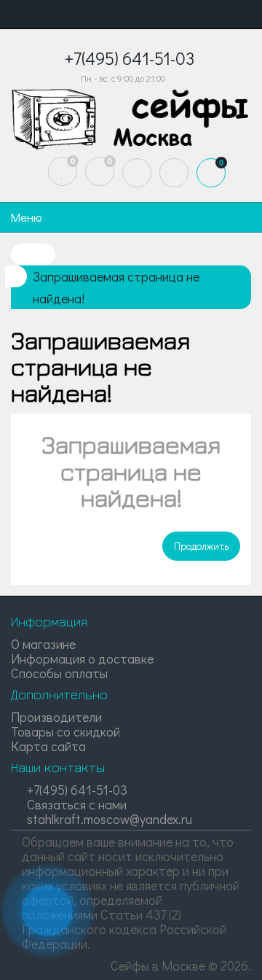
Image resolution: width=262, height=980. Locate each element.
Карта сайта (48, 746)
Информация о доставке (82, 658)
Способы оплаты (59, 673)
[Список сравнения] (99, 171)
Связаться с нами (75, 804)
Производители (56, 717)
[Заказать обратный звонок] (47, 910)
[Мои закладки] (62, 171)
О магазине (43, 644)
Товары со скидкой (65, 731)
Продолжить (201, 546)
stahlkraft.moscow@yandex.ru (108, 819)
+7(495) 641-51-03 (75, 789)
